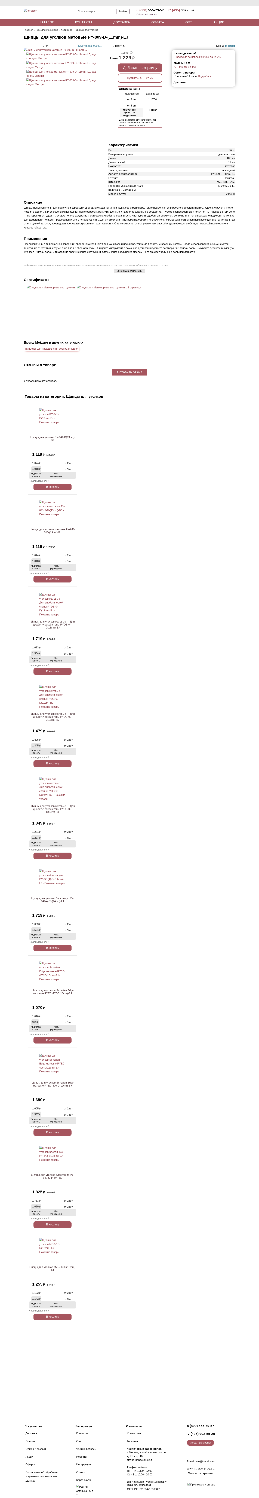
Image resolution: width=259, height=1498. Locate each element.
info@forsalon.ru (205, 1461)
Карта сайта (83, 1479)
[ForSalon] (50, 13)
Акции (218, 22)
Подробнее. (205, 76)
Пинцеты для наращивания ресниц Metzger (51, 348)
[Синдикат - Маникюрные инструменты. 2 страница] (109, 287)
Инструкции (83, 1464)
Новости (81, 1456)
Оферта (30, 1464)
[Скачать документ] (51, 293)
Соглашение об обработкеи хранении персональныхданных (42, 1476)
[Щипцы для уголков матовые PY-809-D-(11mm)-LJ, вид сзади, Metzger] (62, 67)
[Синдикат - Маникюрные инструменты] (51, 287)
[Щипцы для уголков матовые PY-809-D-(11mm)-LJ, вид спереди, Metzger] (62, 58)
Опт (188, 22)
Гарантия (132, 1441)
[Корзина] (222, 12)
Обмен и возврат (36, 1448)
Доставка (121, 22)
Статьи (80, 1472)
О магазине (134, 1433)
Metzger (230, 45)
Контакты (83, 22)
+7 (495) (181, 10)
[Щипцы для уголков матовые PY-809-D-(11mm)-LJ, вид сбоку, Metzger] (62, 75)
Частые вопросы (86, 1448)
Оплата (157, 22)
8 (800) (150, 10)
